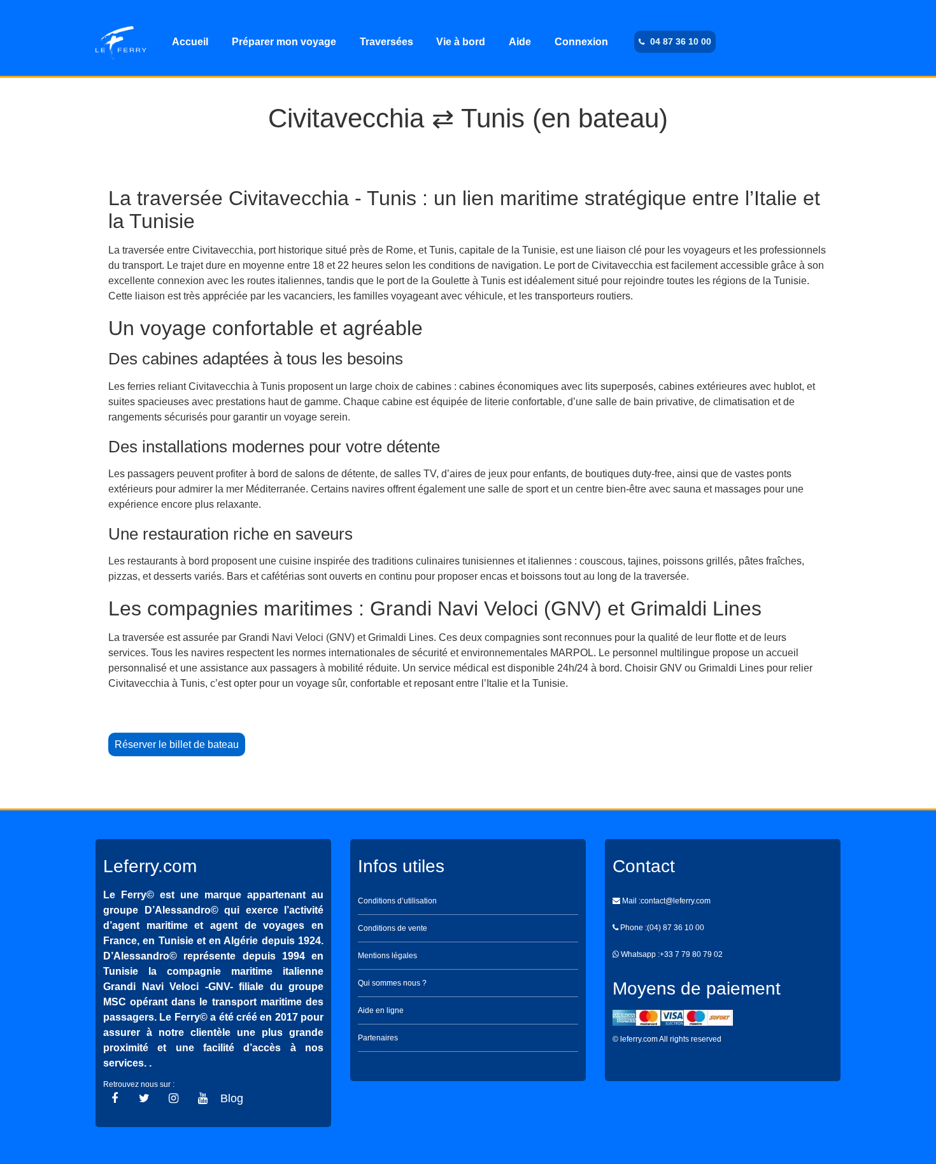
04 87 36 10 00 (680, 41)
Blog (231, 1098)
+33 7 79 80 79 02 (691, 954)
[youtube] (203, 1098)
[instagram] (173, 1098)
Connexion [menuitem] (581, 41)
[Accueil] (121, 42)
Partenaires (378, 1037)
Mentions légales (387, 955)
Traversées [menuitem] (386, 41)
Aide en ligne (381, 1010)
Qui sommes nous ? (392, 983)
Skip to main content (468, 11)
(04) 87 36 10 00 (675, 927)
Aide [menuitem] (520, 41)
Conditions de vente (392, 928)
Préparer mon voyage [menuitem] (284, 41)
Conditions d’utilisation (397, 900)
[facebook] (114, 1098)
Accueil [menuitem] (190, 41)
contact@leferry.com (676, 900)
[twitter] (144, 1098)
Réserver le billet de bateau (177, 744)
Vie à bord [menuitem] (460, 41)
